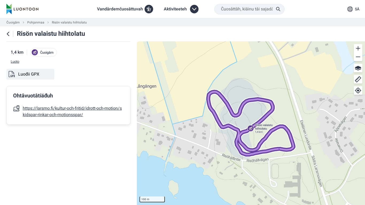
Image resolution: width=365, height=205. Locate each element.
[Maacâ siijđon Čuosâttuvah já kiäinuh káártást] (8, 34)
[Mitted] (358, 79)
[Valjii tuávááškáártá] (358, 68)
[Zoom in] (358, 48)
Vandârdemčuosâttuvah (120, 9)
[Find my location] (358, 90)
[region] (251, 123)
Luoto (15, 62)
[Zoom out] (358, 57)
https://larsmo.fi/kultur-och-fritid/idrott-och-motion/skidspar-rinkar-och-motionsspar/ (72, 111)
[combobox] (249, 9)
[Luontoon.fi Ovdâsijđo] (22, 9)
